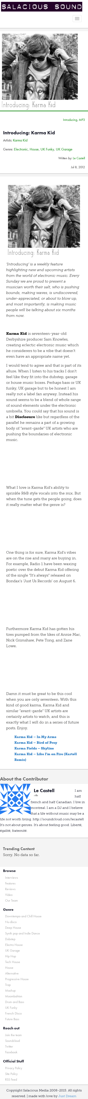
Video (8, 895)
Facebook (11, 1052)
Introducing (70, 120)
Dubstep (10, 939)
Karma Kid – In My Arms (35, 737)
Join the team (13, 1035)
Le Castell (79, 158)
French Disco (13, 1013)
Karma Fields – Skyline (34, 748)
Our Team (11, 900)
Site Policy (11, 1074)
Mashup (10, 990)
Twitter (9, 1046)
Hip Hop (10, 956)
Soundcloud (12, 1041)
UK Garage (64, 149)
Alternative (12, 973)
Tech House (12, 962)
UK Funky (47, 149)
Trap (8, 985)
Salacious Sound (42, 6)
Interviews (11, 877)
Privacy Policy (13, 1068)
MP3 (82, 120)
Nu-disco (11, 922)
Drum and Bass (14, 1002)
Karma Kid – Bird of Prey (35, 743)
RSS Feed (11, 1079)
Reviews (10, 889)
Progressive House (17, 979)
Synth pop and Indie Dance (22, 933)
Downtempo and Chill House (23, 916)
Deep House (13, 927)
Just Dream (67, 1096)
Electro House (14, 945)
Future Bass (12, 1019)
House (34, 149)
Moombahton (13, 996)
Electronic (21, 149)
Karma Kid (20, 140)
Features (10, 883)
